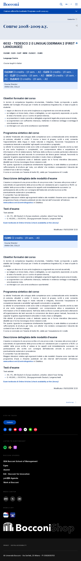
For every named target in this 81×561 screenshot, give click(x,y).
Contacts (10, 422)
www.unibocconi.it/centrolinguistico (18, 202)
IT (71, 4)
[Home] (11, 4)
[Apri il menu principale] (76, 4)
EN (66, 4)
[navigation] (40, 11)
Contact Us (71, 19)
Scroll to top (70, 402)
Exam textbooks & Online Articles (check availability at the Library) (31, 223)
